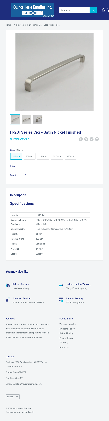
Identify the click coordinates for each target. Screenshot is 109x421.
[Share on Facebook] (81, 139)
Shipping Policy (67, 328)
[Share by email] (97, 139)
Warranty (64, 342)
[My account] (103, 9)
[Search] (93, 10)
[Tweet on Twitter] (92, 139)
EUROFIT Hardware (19, 139)
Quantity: (14, 175)
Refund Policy (66, 333)
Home (8, 25)
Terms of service (67, 324)
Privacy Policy (66, 337)
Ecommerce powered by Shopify (20, 412)
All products (19, 25)
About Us (64, 347)
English (10, 396)
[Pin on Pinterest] (86, 139)
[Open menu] (7, 10)
